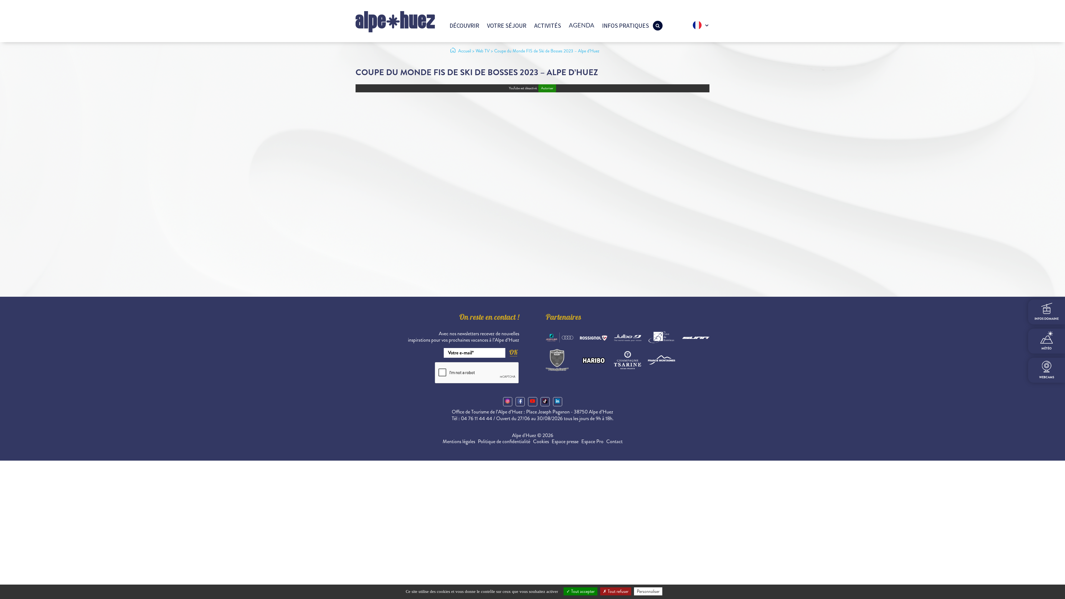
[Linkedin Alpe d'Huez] (557, 401)
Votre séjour (506, 25)
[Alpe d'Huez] (395, 21)
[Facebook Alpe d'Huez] (520, 401)
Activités (547, 25)
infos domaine (1046, 319)
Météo (1046, 348)
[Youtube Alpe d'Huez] (532, 401)
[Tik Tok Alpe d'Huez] (545, 401)
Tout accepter (582, 591)
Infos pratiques (625, 25)
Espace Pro (592, 441)
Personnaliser (648, 591)
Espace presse (565, 441)
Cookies (541, 441)
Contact (614, 441)
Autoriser (547, 88)
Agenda (581, 25)
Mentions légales (459, 441)
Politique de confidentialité (504, 441)
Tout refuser (617, 591)
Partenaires (563, 318)
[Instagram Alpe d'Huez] (507, 401)
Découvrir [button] (464, 25)
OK (513, 352)
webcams (1046, 377)
